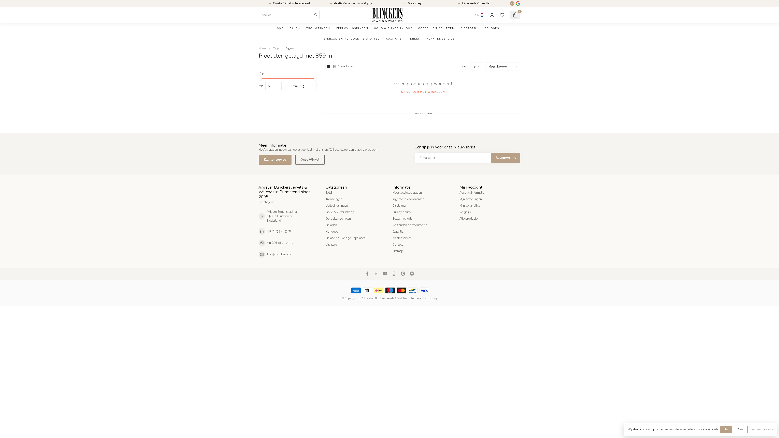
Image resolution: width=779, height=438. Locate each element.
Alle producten (469, 218)
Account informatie (471, 192)
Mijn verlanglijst (469, 205)
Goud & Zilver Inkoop (393, 28)
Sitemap (398, 251)
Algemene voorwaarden (408, 199)
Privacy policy (402, 212)
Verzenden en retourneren (410, 225)
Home (279, 28)
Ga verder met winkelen (423, 91)
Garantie (398, 231)
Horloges (490, 28)
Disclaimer (399, 205)
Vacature (393, 39)
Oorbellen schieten (436, 28)
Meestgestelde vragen (407, 192)
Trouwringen (318, 28)
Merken (414, 39)
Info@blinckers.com (280, 254)
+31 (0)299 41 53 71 (279, 231)
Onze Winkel (310, 159)
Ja (726, 429)
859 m (290, 48)
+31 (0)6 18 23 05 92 (280, 242)
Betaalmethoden (403, 218)
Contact (398, 244)
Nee (740, 429)
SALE (294, 28)
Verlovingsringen (352, 28)
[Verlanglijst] (502, 15)
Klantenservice (441, 39)
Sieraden (469, 28)
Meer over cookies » (761, 429)
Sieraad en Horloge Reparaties (352, 39)
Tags (276, 48)
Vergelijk (465, 212)
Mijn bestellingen (470, 199)
